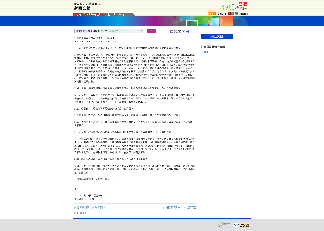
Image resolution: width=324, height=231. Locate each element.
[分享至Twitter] (175, 31)
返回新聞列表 (173, 207)
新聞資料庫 (83, 207)
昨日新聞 (100, 207)
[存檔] (183, 31)
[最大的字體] (236, 13)
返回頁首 (191, 207)
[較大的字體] (232, 13)
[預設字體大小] (229, 13)
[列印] (187, 31)
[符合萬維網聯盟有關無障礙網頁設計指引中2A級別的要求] (242, 225)
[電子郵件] (179, 31)
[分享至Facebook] (171, 31)
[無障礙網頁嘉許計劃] (224, 224)
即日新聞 (82, 212)
